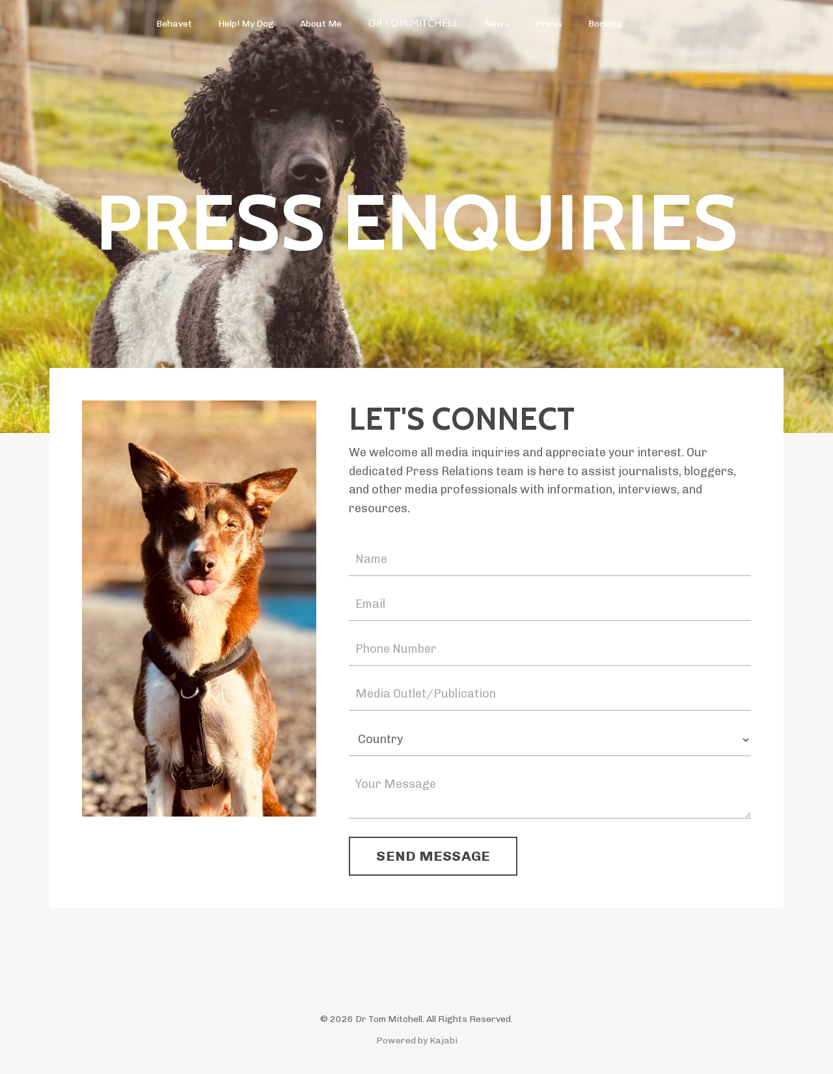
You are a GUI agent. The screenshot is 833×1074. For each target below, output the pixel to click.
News (497, 23)
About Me (321, 23)
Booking (605, 23)
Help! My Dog (246, 23)
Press (549, 23)
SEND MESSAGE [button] (433, 856)
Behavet (174, 23)
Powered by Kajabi (416, 1040)
